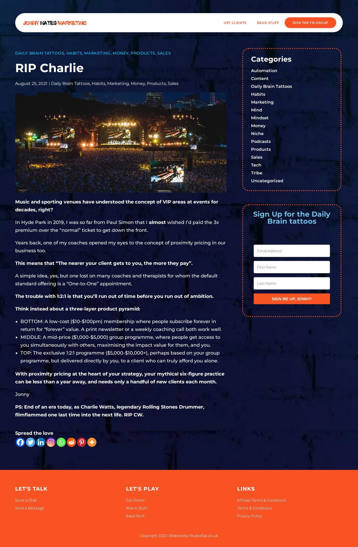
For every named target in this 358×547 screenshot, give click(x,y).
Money (121, 53)
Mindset (260, 117)
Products (143, 53)
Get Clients (235, 23)
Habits (74, 53)
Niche (257, 133)
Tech (256, 165)
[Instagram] (51, 442)
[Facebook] (20, 442)
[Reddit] (71, 442)
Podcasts (261, 141)
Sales (164, 53)
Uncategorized (267, 180)
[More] (91, 442)
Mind (256, 110)
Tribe (256, 172)
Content (260, 78)
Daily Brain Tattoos (39, 53)
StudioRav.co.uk (203, 536)
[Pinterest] (81, 442)
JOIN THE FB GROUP (310, 23)
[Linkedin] (40, 442)
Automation (264, 70)
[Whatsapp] (61, 442)
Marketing (97, 53)
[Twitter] (30, 442)
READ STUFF (268, 23)
